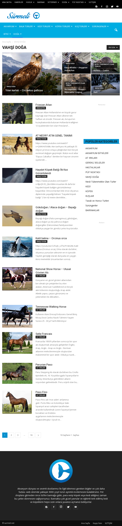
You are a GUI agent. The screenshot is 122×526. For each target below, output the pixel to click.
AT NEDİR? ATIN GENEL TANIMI (54, 135)
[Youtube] (117, 6)
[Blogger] (96, 6)
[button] (116, 30)
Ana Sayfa (6, 41)
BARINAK (41, 2)
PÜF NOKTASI (78, 2)
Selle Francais (44, 333)
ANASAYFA (41, 108)
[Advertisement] (82, 15)
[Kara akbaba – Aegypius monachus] (76, 63)
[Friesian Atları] (17, 113)
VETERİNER (52, 2)
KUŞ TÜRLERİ (81, 26)
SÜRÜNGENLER (99, 26)
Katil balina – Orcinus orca (51, 238)
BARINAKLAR (92, 210)
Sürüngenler (91, 205)
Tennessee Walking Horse (51, 306)
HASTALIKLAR (92, 167)
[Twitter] (112, 6)
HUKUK (29, 2)
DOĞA (16, 34)
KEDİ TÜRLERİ (44, 26)
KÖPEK (89, 191)
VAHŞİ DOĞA (11, 86)
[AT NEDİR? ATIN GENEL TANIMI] (17, 144)
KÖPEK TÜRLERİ (62, 26)
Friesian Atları (44, 104)
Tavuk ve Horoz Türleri (97, 200)
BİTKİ (6, 34)
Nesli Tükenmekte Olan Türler (104, 65)
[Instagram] (107, 6)
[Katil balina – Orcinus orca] (17, 246)
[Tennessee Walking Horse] (17, 316)
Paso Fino (41, 392)
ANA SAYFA (6, 2)
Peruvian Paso (44, 364)
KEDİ (88, 186)
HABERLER (18, 2)
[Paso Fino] (17, 402)
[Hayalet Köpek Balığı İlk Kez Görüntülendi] (17, 175)
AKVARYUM (91, 148)
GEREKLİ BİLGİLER (95, 162)
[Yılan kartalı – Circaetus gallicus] (32, 78)
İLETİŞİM (92, 2)
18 (31, 435)
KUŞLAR (89, 195)
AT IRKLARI (41, 276)
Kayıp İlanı (97, 523)
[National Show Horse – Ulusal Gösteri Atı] (17, 278)
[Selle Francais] (17, 343)
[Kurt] (105, 83)
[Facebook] (101, 6)
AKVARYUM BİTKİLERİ (96, 153)
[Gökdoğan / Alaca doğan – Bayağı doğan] (17, 216)
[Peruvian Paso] (17, 373)
